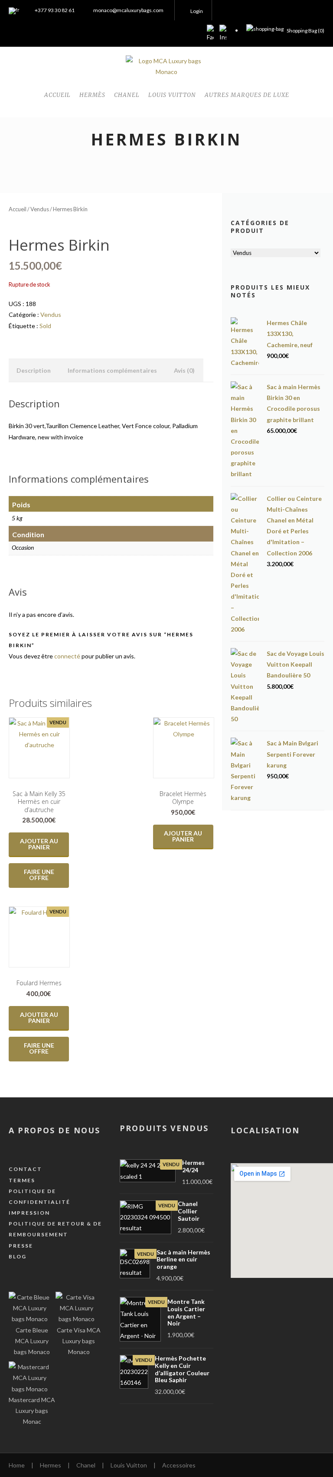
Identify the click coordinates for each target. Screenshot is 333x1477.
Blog (17, 1256)
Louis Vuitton (129, 1465)
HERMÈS (92, 95)
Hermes (50, 1465)
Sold (45, 325)
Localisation (265, 1130)
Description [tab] (33, 370)
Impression (29, 1212)
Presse (21, 1245)
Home (17, 1465)
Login (196, 11)
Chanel (85, 1465)
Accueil (17, 209)
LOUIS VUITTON (172, 95)
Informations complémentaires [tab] (112, 370)
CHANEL (127, 95)
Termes (22, 1180)
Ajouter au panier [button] (39, 844)
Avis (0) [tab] (184, 370)
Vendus (39, 209)
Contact (25, 1169)
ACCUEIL (57, 95)
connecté (67, 656)
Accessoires (179, 1465)
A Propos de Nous (54, 1130)
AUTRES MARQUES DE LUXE (247, 95)
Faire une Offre (39, 874)
